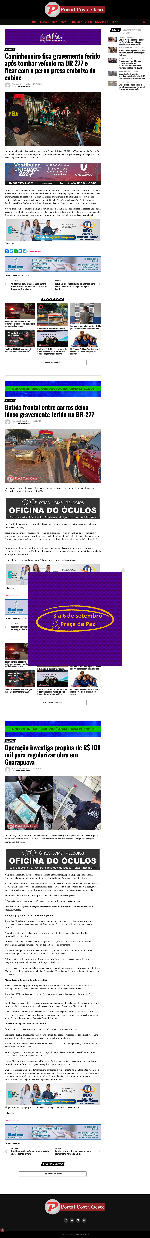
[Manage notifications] (2, 1230)
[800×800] (75, 665)
